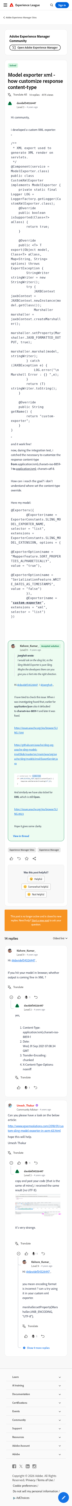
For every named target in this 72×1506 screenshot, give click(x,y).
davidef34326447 (26, 103)
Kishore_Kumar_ (29, 645)
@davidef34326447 (27, 684)
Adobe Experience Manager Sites (21, 17)
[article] (36, 974)
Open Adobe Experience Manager (37, 47)
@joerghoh (47, 684)
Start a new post (40, 920)
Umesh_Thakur (25, 1105)
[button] (20, 95)
